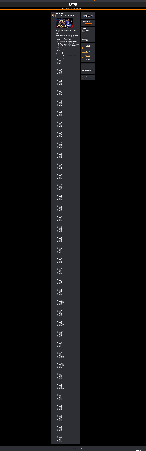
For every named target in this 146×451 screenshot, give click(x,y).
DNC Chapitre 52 (59, 105)
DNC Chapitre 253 (59, 288)
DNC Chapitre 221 (59, 259)
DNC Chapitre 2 (59, 59)
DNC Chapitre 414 (59, 435)
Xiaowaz (73, 4)
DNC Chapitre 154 (59, 198)
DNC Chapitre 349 (59, 376)
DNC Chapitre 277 (59, 310)
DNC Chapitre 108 (59, 156)
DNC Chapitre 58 (59, 110)
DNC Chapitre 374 (59, 399)
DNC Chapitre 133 (59, 179)
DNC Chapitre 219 (59, 257)
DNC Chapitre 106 (59, 154)
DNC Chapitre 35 (59, 89)
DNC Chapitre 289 (59, 321)
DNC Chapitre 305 (59, 336)
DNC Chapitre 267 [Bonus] (60, 301)
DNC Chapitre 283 (59, 316)
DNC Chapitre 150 (59, 194)
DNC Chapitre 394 (59, 417)
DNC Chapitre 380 (59, 404)
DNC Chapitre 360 (59, 386)
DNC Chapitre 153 (59, 197)
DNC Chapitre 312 (59, 342)
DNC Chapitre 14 (59, 70)
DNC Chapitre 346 (59, 373)
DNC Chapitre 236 (59, 273)
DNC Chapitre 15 (59, 71)
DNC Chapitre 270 (59, 304)
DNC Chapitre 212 (59, 251)
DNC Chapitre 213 (59, 252)
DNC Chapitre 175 (59, 217)
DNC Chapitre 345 (59, 372)
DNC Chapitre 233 (59, 270)
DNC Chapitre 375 (59, 400)
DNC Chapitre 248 (59, 284)
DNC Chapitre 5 (59, 62)
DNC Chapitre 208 (59, 247)
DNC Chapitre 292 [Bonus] (60, 324)
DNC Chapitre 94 (59, 143)
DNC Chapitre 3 (59, 60)
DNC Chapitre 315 (59, 345)
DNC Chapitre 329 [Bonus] (60, 358)
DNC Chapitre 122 (59, 169)
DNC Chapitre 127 (59, 173)
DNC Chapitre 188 (59, 229)
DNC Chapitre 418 (59, 439)
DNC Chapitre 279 (59, 312)
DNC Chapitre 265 (59, 299)
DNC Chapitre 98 (59, 147)
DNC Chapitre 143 (59, 188)
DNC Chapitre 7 (59, 64)
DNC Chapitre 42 (59, 96)
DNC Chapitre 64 (59, 116)
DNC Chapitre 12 (59, 68)
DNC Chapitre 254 (59, 289)
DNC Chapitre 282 (59, 315)
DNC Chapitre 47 (59, 100)
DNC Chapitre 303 (59, 334)
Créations (80, 8)
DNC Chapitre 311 (59, 341)
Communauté (73, 8)
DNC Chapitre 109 (59, 157)
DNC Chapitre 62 (59, 114)
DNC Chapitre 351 (59, 378)
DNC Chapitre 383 (59, 407)
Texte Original (58, 50)
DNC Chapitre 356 (59, 382)
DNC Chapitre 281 (59, 314)
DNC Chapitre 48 (59, 101)
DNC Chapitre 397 (59, 420)
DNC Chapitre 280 (59, 313)
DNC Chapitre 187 (59, 228)
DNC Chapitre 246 (59, 282)
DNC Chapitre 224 (59, 262)
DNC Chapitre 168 (59, 211)
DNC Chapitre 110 (59, 158)
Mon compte (67, 8)
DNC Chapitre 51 (59, 104)
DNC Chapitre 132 (59, 178)
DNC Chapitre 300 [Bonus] (60, 331)
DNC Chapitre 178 (59, 220)
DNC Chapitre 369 (59, 394)
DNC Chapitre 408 (59, 430)
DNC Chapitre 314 (59, 344)
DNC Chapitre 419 (59, 440)
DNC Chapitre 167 (59, 210)
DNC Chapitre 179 (59, 221)
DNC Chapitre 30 (59, 85)
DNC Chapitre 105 (59, 153)
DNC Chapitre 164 (59, 207)
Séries (77, 8)
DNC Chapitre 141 (59, 186)
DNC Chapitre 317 (59, 347)
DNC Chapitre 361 (59, 387)
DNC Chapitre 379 (59, 403)
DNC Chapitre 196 (59, 236)
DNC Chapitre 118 (59, 165)
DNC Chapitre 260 (59, 295)
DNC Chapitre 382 (59, 406)
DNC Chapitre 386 (59, 410)
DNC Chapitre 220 (59, 258)
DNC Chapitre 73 (59, 124)
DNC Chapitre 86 (59, 136)
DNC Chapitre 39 (59, 93)
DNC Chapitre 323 (59, 352)
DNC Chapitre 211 (59, 250)
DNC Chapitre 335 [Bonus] (60, 363)
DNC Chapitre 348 (59, 375)
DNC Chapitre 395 (59, 418)
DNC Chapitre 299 (59, 330)
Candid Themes (81, 448)
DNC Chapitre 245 (59, 281)
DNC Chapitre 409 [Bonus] (60, 431)
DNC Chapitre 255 (59, 290)
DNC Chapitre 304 (59, 335)
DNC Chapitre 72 (59, 123)
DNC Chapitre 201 (59, 241)
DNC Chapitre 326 (59, 355)
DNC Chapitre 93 (59, 142)
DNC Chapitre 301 (59, 332)
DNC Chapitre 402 (59, 424)
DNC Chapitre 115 (59, 162)
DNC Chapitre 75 (59, 126)
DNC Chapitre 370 (59, 395)
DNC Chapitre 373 (59, 398)
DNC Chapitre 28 (59, 83)
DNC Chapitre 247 (59, 283)
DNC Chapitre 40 (59, 94)
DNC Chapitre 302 (59, 333)
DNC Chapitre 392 (59, 415)
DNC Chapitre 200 (59, 240)
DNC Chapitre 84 (59, 134)
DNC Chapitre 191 (59, 232)
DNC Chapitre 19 (59, 75)
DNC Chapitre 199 (59, 239)
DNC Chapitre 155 (59, 199)
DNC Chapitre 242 (59, 278)
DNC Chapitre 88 (59, 138)
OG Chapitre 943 (85, 32)
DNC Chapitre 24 (59, 79)
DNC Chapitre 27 (59, 82)
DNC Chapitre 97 (59, 146)
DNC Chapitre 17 (59, 73)
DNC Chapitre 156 (59, 200)
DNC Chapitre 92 (59, 141)
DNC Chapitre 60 (59, 112)
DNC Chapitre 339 (59, 367)
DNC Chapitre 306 (59, 337)
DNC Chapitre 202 (59, 242)
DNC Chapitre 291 (59, 323)
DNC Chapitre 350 (59, 377)
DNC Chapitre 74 (59, 125)
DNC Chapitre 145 (59, 190)
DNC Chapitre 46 (59, 99)
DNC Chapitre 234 (59, 271)
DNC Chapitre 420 (59, 441)
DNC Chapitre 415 (59, 436)
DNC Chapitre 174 (59, 216)
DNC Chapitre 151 (59, 195)
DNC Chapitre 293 (59, 325)
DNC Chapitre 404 (59, 426)
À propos (63, 8)
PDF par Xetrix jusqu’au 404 (59, 53)
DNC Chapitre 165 (59, 208)
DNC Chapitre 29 (59, 84)
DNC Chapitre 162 (59, 205)
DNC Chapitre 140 (59, 185)
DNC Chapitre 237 (59, 274)
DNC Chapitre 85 (59, 135)
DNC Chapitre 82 (59, 132)
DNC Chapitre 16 (59, 72)
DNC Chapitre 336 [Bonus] (60, 364)
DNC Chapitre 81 (59, 131)
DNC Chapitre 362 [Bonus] (60, 388)
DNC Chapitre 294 (59, 326)
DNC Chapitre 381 (59, 405)
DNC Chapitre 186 (59, 227)
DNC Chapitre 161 (59, 204)
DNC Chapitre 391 (59, 414)
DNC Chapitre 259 (59, 294)
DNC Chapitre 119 (59, 166)
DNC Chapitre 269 (59, 303)
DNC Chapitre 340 (59, 368)
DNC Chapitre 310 (59, 340)
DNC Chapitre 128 (59, 174)
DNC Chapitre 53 (59, 106)
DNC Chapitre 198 (59, 238)
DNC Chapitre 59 (59, 111)
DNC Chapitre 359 (59, 385)
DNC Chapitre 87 (59, 137)
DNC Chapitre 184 (59, 225)
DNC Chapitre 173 (59, 215)
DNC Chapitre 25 (59, 80)
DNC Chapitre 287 (59, 319)
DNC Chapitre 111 (59, 159)
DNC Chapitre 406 (59, 428)
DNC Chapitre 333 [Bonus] (60, 361)
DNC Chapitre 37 (59, 91)
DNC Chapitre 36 (59, 90)
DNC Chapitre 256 (59, 291)
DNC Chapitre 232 (59, 269)
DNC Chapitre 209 (59, 248)
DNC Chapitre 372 (59, 397)
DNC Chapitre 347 (59, 374)
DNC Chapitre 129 (59, 175)
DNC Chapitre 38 (59, 92)
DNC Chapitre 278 (59, 311)
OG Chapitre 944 (85, 31)
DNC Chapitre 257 (59, 292)
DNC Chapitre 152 (59, 196)
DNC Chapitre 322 (59, 351)
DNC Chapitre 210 (59, 249)
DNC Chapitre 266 (59, 300)
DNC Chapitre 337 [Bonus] (60, 365)
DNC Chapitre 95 (59, 144)
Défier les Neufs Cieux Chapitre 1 (61, 58)
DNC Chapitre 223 (59, 261)
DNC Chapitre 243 (59, 279)
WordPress (70, 448)
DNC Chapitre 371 (59, 396)
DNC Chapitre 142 (59, 187)
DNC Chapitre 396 (59, 419)
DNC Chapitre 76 (59, 127)
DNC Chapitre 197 (59, 237)
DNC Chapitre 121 (59, 168)
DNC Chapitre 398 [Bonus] (60, 421)
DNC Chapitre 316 (59, 346)
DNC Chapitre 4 (59, 61)
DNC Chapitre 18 (59, 74)
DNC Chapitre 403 (59, 425)
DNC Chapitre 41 (59, 95)
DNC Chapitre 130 (59, 176)
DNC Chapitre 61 (59, 113)
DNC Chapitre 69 (59, 120)
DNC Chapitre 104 (59, 152)
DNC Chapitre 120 (59, 167)
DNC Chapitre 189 (59, 230)
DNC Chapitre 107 (59, 155)
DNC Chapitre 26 (59, 81)
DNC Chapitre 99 (59, 148)
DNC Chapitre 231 (59, 268)
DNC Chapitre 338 (59, 366)
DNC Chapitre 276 (59, 309)
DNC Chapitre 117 (59, 164)
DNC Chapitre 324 (59, 353)
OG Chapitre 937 (85, 39)
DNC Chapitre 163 (59, 206)
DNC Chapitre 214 (59, 253)
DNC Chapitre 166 (59, 209)
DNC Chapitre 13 (59, 69)
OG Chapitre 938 (85, 38)
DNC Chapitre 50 (59, 103)
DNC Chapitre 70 (59, 121)
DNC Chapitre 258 (59, 293)
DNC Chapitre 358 (59, 384)
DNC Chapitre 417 (59, 438)
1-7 (64, 52)
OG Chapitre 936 (85, 40)
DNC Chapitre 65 (59, 117)
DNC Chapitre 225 (59, 263)
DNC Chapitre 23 (59, 78)
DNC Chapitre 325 (59, 354)
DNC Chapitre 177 (59, 219)
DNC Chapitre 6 (59, 63)
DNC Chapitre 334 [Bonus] (60, 362)
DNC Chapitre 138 (59, 183)
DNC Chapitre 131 (59, 177)
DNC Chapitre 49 (59, 102)
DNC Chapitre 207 (59, 246)
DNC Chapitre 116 (59, 163)
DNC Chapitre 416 (59, 437)
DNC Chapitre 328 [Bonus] (60, 357)
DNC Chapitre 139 (59, 184)
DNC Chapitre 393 (59, 416)
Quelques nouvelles (86, 30)
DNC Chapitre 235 (59, 272)
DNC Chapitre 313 (59, 343)
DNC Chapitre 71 (59, 122)
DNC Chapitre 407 (59, 429)
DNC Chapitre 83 (59, 133)
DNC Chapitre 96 (59, 145)
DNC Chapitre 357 (59, 383)
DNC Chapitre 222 (59, 260)
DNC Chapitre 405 (59, 427)
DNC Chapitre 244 (59, 280)
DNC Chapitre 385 (59, 409)
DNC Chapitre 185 (59, 226)
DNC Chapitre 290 (59, 322)
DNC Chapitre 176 (59, 218)
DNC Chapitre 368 (59, 393)
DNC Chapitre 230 (59, 267)
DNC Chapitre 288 (59, 320)
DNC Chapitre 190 (59, 231)
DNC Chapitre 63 (59, 115)
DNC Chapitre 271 (59, 305)
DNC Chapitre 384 (59, 408)
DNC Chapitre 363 (59, 389)
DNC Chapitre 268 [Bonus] (60, 302)
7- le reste (67, 52)
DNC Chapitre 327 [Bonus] (60, 356)
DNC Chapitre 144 (59, 189)
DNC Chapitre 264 (59, 298)
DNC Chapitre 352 (59, 379)
